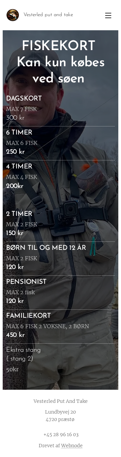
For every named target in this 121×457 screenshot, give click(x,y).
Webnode (72, 446)
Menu (108, 15)
